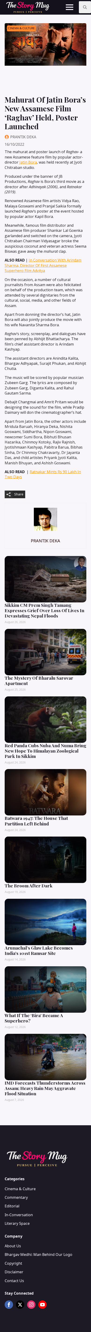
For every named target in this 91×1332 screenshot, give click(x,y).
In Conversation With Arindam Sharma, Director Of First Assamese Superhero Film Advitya (43, 265)
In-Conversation (19, 1214)
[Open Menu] (69, 7)
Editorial (12, 1206)
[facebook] (9, 1304)
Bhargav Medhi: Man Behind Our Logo (38, 1254)
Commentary (16, 1197)
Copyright (13, 1263)
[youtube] (42, 1304)
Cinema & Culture (20, 1188)
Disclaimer (14, 1271)
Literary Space (17, 1223)
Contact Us (14, 1280)
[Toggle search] (85, 7)
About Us (13, 1245)
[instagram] (31, 1304)
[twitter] (20, 1304)
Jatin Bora (28, 162)
